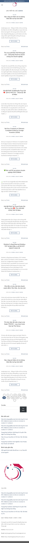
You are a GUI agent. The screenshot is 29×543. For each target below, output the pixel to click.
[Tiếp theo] (14, 400)
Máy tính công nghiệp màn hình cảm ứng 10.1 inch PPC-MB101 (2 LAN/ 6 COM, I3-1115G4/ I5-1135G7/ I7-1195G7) (14, 421)
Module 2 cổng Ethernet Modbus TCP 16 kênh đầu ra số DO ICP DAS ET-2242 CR (14, 246)
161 (8, 397)
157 (15, 395)
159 (24, 395)
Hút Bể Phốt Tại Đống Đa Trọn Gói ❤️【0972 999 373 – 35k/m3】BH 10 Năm (14, 92)
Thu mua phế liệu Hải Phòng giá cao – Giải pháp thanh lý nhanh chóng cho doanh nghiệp (14, 54)
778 (25, 397)
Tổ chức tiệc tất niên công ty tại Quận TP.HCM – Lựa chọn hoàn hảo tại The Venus (14, 324)
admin (20, 10)
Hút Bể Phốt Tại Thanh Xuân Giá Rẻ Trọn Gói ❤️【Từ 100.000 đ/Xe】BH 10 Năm (14, 208)
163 (17, 397)
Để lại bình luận (24, 46)
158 (19, 395)
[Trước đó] (4, 395)
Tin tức (14, 14)
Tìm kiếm (3, 405)
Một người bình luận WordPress (10, 450)
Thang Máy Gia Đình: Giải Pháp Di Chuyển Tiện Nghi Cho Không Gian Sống (13, 507)
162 (13, 397)
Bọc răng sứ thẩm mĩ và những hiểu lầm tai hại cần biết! (14, 17)
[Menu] (2, 5)
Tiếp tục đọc (14, 41)
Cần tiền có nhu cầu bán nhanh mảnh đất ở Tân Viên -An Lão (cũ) (15, 287)
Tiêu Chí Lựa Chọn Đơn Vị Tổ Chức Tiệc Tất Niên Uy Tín (14, 512)
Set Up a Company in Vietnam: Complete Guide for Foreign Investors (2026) (14, 130)
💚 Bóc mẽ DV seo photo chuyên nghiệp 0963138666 (14, 171)
